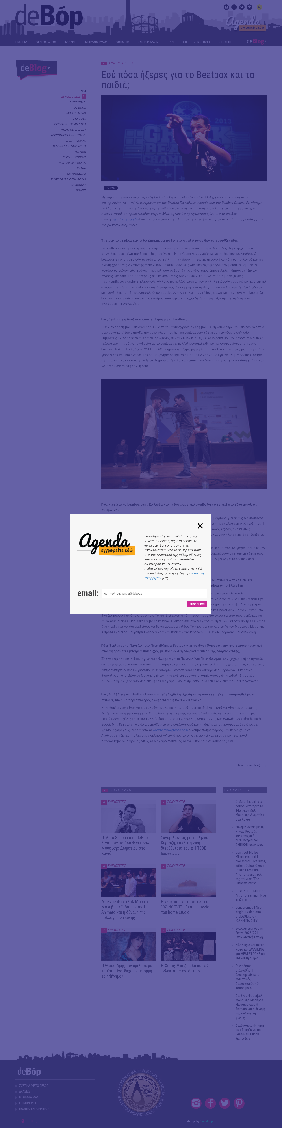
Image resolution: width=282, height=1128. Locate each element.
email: (85, 593)
